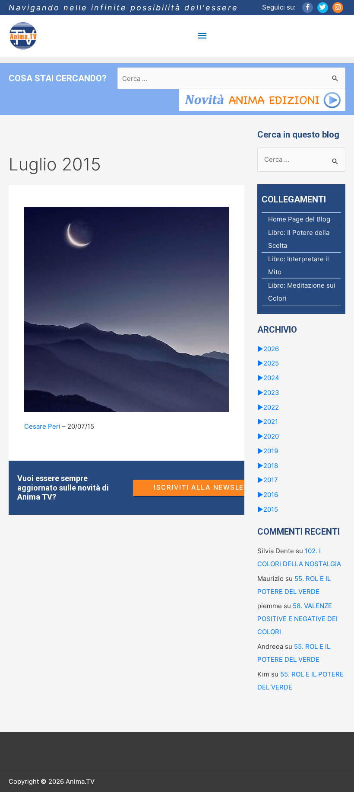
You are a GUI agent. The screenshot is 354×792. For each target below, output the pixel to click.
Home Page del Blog (299, 219)
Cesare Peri (42, 426)
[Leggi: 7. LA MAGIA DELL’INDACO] (126, 309)
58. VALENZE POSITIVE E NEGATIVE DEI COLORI (297, 619)
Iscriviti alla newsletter (208, 487)
